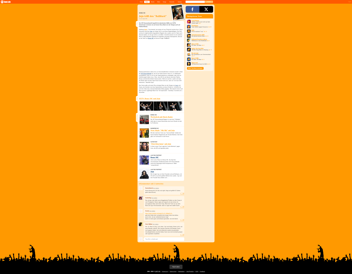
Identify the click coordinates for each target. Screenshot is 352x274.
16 (209, 64)
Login (349, 1)
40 (210, 27)
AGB (196, 271)
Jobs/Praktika (190, 271)
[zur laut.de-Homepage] (7, 2)
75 (211, 50)
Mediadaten (181, 271)
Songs (164, 2)
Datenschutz (173, 271)
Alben (158, 2)
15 (207, 36)
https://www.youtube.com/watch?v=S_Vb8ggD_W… (159, 213)
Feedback (202, 271)
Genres (180, 2)
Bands (152, 2)
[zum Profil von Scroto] (141, 211)
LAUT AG (157, 271)
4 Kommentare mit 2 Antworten (151, 183)
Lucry (176, 85)
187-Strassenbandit (146, 73)
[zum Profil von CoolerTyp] (141, 198)
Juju (151, 31)
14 (206, 31)
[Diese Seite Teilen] (192, 9)
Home (141, 2)
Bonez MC (151, 38)
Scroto (147, 211)
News (146, 2)
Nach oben (176, 267)
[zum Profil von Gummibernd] (141, 188)
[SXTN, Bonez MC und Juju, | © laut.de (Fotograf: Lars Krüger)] (146, 106)
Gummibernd (149, 188)
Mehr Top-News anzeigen (195, 68)
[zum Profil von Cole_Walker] (141, 224)
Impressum (165, 271)
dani (145, 29)
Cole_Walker (148, 224)
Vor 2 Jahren (156, 188)
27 (194, 56)
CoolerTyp (148, 198)
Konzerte (171, 2)
